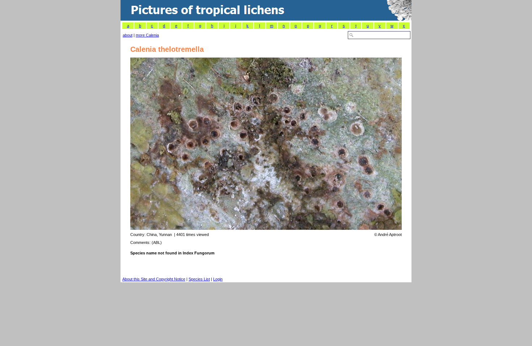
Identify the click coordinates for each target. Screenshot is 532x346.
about (127, 35)
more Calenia (147, 35)
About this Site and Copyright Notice (153, 279)
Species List (199, 279)
